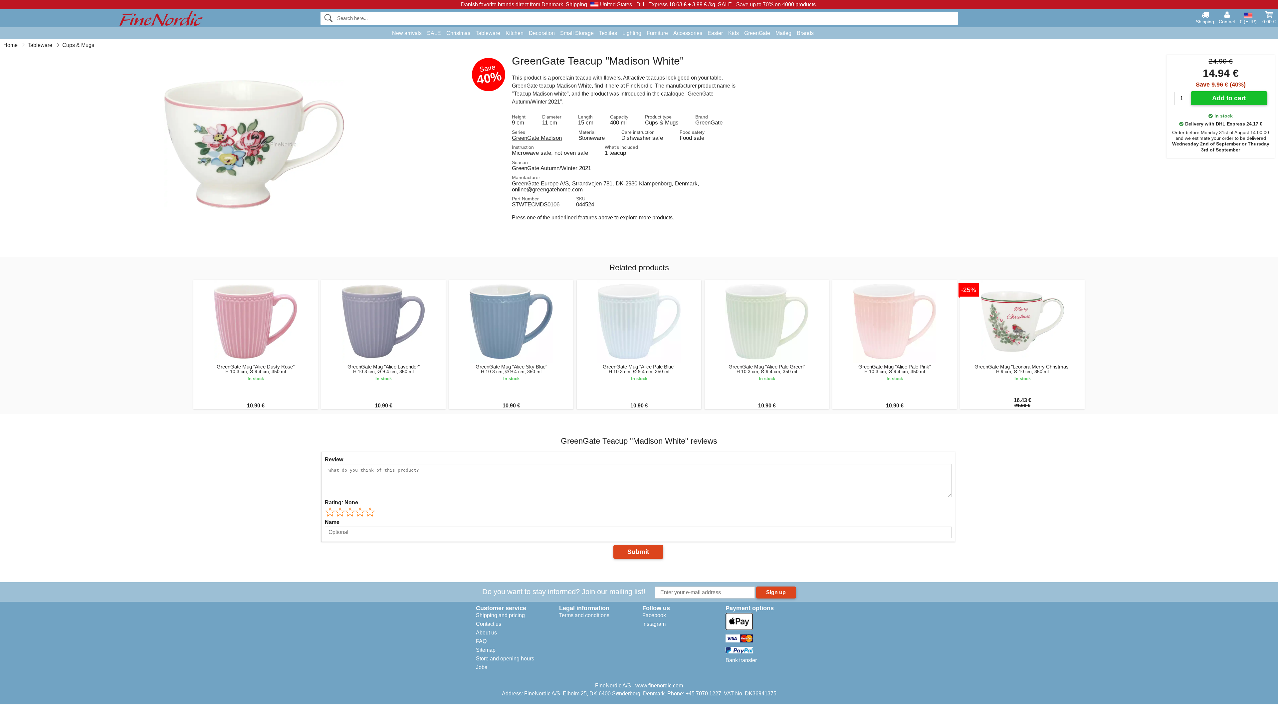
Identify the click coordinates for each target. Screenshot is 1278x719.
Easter (715, 33)
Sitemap (486, 650)
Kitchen (515, 33)
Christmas (458, 33)
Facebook (654, 615)
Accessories (687, 33)
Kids (733, 33)
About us (486, 632)
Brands (805, 33)
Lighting (631, 33)
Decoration (542, 33)
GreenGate (757, 33)
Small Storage (577, 33)
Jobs (481, 667)
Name (332, 522)
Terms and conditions (584, 615)
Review (334, 459)
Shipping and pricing (500, 615)
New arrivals (407, 33)
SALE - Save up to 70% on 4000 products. (767, 4)
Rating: (341, 502)
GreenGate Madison (537, 137)
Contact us (488, 624)
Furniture (657, 33)
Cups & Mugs (662, 122)
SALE (434, 33)
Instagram (654, 624)
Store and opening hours (505, 658)
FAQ (481, 641)
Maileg (783, 33)
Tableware (488, 33)
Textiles (608, 33)
